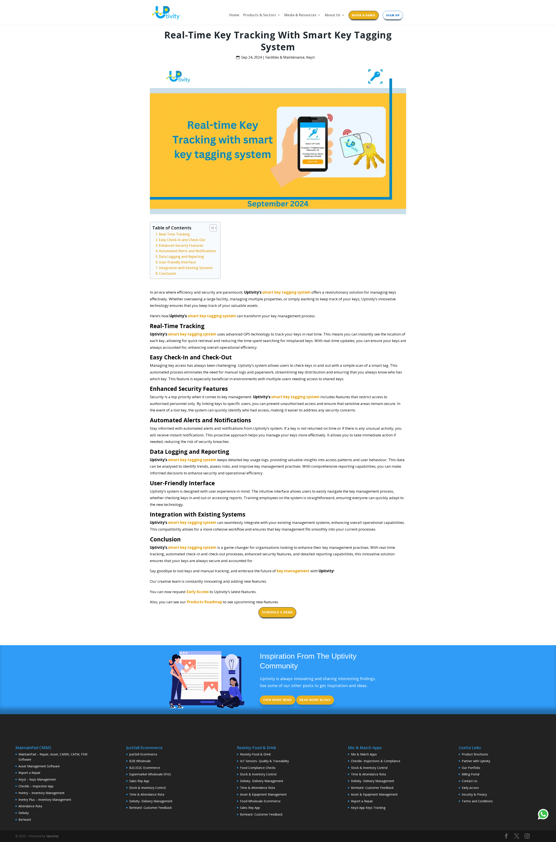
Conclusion (167, 273)
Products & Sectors (259, 15)
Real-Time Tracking (174, 234)
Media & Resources (300, 15)
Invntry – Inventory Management (41, 793)
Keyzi (310, 57)
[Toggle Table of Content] (211, 228)
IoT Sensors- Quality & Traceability (264, 761)
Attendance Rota (30, 806)
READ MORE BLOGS (315, 700)
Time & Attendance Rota (146, 794)
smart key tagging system (286, 292)
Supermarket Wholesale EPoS (150, 774)
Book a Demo (363, 15)
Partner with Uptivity (476, 761)
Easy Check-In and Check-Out (182, 240)
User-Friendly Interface (177, 262)
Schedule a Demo (277, 612)
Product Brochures (475, 754)
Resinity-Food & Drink (255, 754)
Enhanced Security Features (181, 245)
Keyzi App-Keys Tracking (368, 808)
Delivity (23, 813)
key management (293, 570)
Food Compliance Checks (258, 768)
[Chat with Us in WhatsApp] (543, 815)
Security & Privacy (474, 794)
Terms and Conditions (477, 801)
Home (234, 15)
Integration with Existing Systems (186, 268)
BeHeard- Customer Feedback (150, 808)
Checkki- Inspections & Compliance (375, 761)
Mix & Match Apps (364, 754)
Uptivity (52, 836)
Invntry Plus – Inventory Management (44, 800)
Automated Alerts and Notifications (187, 251)
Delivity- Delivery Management (150, 801)
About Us (332, 15)
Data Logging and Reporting (181, 256)
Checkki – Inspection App (35, 786)
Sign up (393, 15)
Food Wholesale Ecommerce (260, 801)
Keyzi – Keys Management (37, 779)
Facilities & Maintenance (284, 57)
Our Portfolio (471, 768)
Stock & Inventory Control (147, 788)
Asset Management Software (39, 766)
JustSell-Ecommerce (143, 754)
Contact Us (469, 781)
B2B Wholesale (140, 761)
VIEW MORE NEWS (277, 700)
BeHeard (24, 819)
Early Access (197, 591)
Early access (470, 788)
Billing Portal (470, 774)
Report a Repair (29, 773)
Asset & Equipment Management (263, 794)
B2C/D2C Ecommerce (144, 768)
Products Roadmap (204, 601)
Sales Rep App (139, 781)
